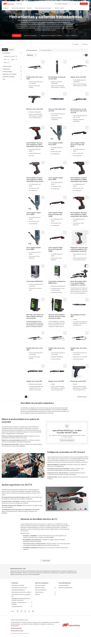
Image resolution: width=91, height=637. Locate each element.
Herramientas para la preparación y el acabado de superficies (21, 599)
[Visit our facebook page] (29, 611)
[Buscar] (56, 3)
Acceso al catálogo (40, 585)
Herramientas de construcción (19, 587)
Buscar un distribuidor (40, 590)
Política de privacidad (16, 628)
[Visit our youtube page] (17, 611)
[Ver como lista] (84, 55)
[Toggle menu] (42, 61)
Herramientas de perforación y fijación (21, 592)
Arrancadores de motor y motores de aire (21, 595)
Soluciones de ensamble (18, 585)
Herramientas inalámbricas (18, 590)
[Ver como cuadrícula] (86, 55)
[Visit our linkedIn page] (33, 611)
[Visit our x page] (25, 611)
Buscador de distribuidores (65, 587)
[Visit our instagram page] (21, 611)
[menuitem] (6, 8)
